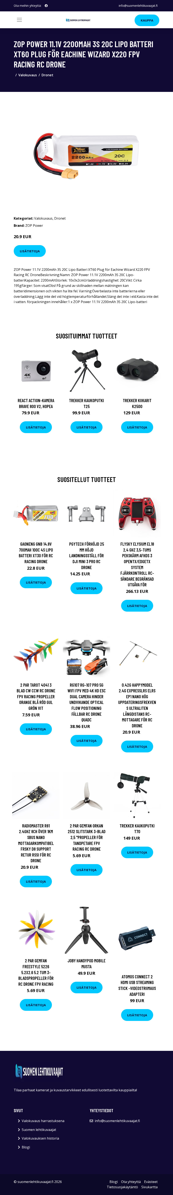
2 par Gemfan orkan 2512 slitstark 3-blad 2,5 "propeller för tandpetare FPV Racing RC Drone (86, 837)
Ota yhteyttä (131, 1181)
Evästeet (151, 1181)
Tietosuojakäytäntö (122, 1187)
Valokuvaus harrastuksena (43, 1120)
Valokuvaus (27, 75)
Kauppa (147, 20)
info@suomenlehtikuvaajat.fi (138, 6)
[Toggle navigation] (19, 20)
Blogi (26, 1147)
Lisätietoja (30, 251)
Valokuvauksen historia (40, 1138)
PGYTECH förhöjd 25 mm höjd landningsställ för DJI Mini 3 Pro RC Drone (86, 555)
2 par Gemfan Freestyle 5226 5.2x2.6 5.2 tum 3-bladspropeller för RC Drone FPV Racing (36, 972)
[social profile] (46, 6)
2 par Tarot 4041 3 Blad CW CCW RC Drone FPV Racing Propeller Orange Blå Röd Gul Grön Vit (36, 696)
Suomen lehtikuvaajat (39, 1129)
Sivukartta (149, 1187)
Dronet (47, 75)
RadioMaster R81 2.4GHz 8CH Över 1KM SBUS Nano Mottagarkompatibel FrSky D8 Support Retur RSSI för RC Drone (36, 843)
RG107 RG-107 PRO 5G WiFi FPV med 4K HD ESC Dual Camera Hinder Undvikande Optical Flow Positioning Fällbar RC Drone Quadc (87, 702)
